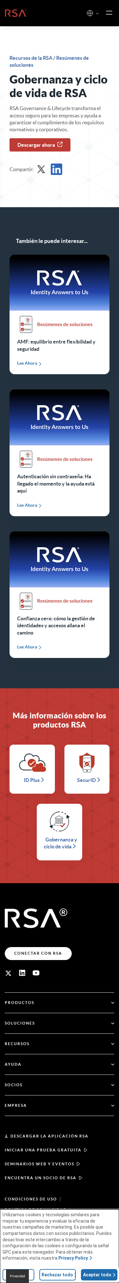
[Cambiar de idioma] (90, 13)
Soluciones (20, 1023)
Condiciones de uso (31, 1199)
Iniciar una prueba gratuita (43, 1150)
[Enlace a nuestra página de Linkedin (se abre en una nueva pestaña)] (22, 973)
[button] (97, 14)
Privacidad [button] (17, 1276)
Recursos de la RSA (31, 58)
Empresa (16, 1105)
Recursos (17, 1044)
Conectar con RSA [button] (38, 953)
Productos (19, 1003)
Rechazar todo (57, 1274)
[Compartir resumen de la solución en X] (41, 169)
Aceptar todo (97, 1274)
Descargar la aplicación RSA (49, 1136)
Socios (14, 1085)
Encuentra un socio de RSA (40, 1178)
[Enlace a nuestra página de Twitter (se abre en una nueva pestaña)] (8, 973)
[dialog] (59, 1246)
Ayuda (13, 1064)
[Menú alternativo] (109, 13)
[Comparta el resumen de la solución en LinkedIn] (56, 169)
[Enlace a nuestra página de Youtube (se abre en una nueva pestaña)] (36, 973)
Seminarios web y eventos (39, 1164)
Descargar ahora (36, 145)
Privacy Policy (73, 1258)
